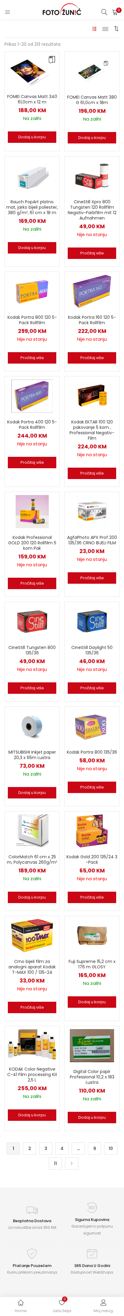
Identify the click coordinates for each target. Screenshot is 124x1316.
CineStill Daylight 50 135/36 (92, 650)
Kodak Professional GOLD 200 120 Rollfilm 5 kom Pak (32, 543)
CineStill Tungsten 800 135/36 (32, 650)
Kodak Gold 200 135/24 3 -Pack (92, 859)
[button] (114, 12)
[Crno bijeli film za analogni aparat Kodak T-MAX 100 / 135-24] (32, 935)
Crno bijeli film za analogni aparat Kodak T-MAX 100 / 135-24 (32, 967)
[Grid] (94, 28)
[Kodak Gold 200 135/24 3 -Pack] (92, 831)
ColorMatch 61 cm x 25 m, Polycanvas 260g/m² (32, 859)
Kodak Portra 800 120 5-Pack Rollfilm (32, 320)
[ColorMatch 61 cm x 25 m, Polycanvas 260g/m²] (32, 831)
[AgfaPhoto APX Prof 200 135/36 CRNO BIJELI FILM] (92, 511)
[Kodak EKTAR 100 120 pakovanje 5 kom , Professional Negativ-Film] (92, 396)
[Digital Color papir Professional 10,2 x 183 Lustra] (92, 1045)
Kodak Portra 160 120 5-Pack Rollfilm (92, 320)
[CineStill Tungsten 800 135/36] (32, 621)
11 (55, 1164)
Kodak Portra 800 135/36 (92, 752)
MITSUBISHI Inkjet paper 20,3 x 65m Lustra (32, 754)
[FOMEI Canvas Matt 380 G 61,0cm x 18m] (92, 71)
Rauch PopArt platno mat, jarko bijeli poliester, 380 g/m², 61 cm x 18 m (32, 207)
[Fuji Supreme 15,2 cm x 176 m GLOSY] (92, 935)
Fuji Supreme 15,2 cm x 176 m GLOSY (92, 964)
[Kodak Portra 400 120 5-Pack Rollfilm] (32, 396)
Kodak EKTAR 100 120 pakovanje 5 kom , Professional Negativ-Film (92, 430)
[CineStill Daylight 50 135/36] (92, 621)
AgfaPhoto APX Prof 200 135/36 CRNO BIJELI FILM (92, 540)
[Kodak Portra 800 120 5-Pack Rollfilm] (31, 291)
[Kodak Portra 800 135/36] (92, 726)
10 (111, 1148)
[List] (105, 28)
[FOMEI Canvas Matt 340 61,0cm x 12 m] (32, 71)
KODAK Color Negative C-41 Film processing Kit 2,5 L (32, 1074)
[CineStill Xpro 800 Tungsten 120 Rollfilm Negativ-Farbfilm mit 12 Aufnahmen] (91, 176)
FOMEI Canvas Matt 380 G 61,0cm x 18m (92, 99)
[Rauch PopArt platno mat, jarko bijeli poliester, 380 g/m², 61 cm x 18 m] (32, 176)
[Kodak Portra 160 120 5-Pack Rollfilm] (92, 291)
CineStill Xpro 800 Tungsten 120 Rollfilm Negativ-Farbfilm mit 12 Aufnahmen (92, 210)
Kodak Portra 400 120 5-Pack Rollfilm (32, 424)
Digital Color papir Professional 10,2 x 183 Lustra (92, 1077)
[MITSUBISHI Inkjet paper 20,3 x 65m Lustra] (32, 726)
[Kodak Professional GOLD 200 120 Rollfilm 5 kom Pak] (32, 511)
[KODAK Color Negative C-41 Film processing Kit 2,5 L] (32, 1044)
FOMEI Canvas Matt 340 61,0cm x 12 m (32, 99)
